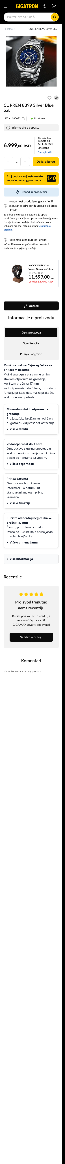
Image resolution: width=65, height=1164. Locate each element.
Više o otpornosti (22, 464)
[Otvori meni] (5, 6)
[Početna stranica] (27, 6)
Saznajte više (45, 152)
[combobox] (31, 17)
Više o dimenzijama (24, 542)
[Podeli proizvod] (56, 97)
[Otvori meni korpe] (54, 6)
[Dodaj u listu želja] (49, 97)
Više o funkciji (20, 503)
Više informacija (21, 559)
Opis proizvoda (31, 332)
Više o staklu (19, 429)
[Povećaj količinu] (25, 161)
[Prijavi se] (45, 6)
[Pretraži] (55, 17)
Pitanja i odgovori (31, 354)
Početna (8, 29)
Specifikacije (31, 343)
